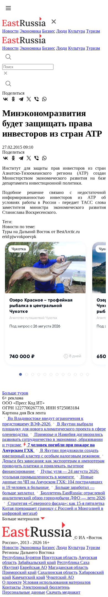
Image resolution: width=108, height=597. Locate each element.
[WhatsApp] (44, 99)
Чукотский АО (60, 577)
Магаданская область (68, 567)
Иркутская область (59, 557)
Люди (61, 31)
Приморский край (19, 572)
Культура (76, 31)
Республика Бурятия (21, 557)
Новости (10, 31)
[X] (28, 99)
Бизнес (48, 31)
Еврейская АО (33, 567)
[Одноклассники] (13, 99)
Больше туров (15, 393)
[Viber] (36, 99)
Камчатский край (28, 577)
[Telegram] (21, 99)
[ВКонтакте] (5, 99)
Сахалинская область (58, 572)
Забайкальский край (37, 562)
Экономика (30, 31)
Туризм (93, 31)
